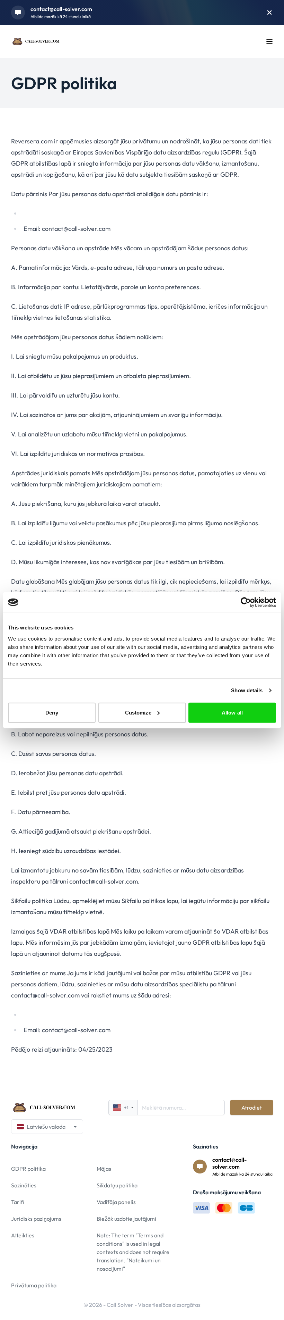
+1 (126, 1107)
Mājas (104, 1168)
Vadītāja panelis (116, 1201)
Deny (51, 712)
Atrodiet (251, 1107)
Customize (138, 712)
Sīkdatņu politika (117, 1185)
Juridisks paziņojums (36, 1218)
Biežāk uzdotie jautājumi (126, 1218)
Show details (247, 690)
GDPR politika (28, 1168)
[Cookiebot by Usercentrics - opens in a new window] (245, 602)
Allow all (232, 712)
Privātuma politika (33, 1285)
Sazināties (23, 1185)
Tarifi (17, 1201)
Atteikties (22, 1235)
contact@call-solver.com (61, 9)
